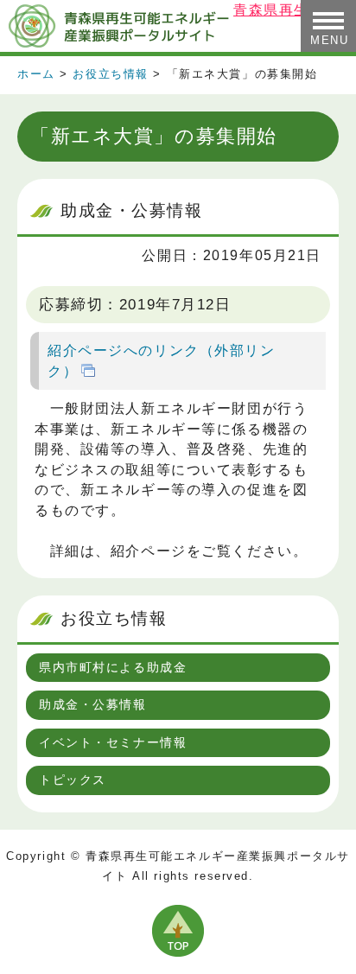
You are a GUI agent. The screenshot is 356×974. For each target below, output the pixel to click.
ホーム (36, 74)
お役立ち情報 (110, 74)
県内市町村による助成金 (113, 667)
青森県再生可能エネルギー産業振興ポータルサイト (116, 26)
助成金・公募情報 (93, 704)
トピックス (72, 779)
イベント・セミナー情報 (113, 742)
